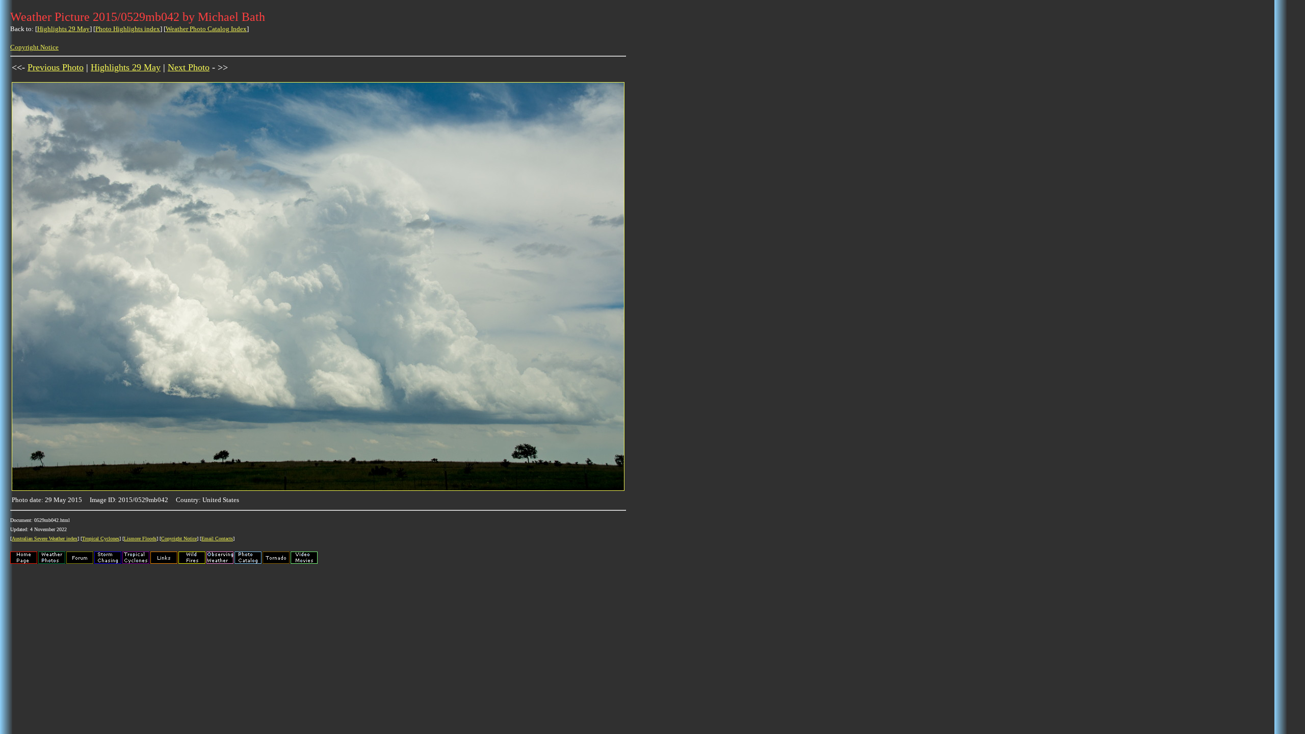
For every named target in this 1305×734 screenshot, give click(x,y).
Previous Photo (56, 67)
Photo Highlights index (127, 29)
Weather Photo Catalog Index (206, 29)
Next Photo (189, 67)
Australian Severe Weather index (44, 538)
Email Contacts (217, 538)
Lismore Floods (140, 538)
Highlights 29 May (63, 29)
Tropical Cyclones (100, 538)
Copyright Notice (34, 47)
